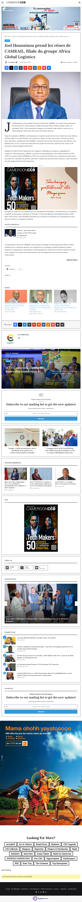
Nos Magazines (35, 889)
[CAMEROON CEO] (16, 2)
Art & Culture (25, 844)
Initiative (15, 854)
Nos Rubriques (15, 889)
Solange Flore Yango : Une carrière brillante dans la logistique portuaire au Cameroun (65, 305)
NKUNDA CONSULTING (18, 858)
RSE (17, 863)
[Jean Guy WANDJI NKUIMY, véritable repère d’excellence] (10, 640)
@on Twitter (6, 870)
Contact (56, 889)
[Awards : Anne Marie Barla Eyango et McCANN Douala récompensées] (10, 233)
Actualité (10, 844)
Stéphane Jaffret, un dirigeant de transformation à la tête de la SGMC (27, 369)
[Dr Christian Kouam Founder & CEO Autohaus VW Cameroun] (10, 667)
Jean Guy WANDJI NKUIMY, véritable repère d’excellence (36, 638)
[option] (41, 369)
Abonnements (72, 889)
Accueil (8, 36)
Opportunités (52, 858)
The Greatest (42, 863)
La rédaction (12, 62)
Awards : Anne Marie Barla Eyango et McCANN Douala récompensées (26, 233)
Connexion (63, 889)
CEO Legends (69, 844)
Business (55, 844)
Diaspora (26, 849)
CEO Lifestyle (11, 849)
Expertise (39, 849)
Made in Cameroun (62, 854)
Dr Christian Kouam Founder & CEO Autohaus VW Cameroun (38, 664)
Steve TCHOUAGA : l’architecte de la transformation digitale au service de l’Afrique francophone (41, 484)
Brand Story (41, 844)
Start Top (27, 863)
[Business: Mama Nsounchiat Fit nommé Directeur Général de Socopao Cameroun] (16, 296)
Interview (28, 854)
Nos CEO (38, 858)
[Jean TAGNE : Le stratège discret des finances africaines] (66, 474)
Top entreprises (59, 863)
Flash (13, 36)
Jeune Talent (43, 854)
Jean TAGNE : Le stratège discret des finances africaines (65, 483)
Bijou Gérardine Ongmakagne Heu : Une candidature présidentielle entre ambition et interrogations (15, 485)
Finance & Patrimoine (58, 849)
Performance (69, 858)
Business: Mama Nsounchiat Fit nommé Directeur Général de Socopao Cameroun (15, 305)
